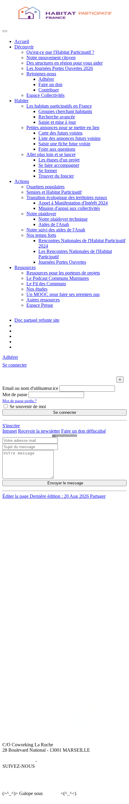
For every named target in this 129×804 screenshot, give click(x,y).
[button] (14, 364)
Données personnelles (59, 760)
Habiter (21, 100)
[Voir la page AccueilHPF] (52, 435)
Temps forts (25, 617)
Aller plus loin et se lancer (51, 154)
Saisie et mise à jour (57, 122)
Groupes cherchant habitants (65, 111)
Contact (75, 642)
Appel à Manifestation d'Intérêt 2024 (73, 202)
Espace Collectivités (45, 95)
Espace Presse (39, 305)
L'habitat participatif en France (43, 559)
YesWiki (51, 793)
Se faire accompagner (58, 165)
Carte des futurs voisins (60, 132)
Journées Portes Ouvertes (62, 262)
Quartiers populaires (45, 186)
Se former (47, 170)
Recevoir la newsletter (39, 431)
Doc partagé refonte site (36, 320)
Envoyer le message (64, 483)
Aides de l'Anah (53, 224)
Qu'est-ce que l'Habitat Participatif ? (60, 52)
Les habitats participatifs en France (59, 106)
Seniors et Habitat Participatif (54, 192)
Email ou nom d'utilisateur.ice (30, 388)
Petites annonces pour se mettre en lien (62, 127)
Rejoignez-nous (41, 73)
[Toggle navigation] (4, 31)
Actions (21, 181)
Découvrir (24, 46)
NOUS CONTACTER (90, 637)
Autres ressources (43, 299)
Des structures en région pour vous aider (64, 62)
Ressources (25, 267)
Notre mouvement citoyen (51, 57)
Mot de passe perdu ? (19, 401)
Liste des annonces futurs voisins (69, 138)
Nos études (36, 289)
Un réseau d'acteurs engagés (41, 527)
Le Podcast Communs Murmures (57, 278)
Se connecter (64, 412)
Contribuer (48, 89)
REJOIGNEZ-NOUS (35, 637)
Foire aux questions (56, 149)
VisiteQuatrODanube (66, 435)
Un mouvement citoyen (36, 522)
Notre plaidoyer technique (63, 219)
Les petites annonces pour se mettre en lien (54, 564)
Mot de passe (14, 394)
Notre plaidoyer (41, 213)
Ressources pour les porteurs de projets (63, 272)
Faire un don (50, 84)
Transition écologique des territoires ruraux (66, 197)
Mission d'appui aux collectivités (69, 208)
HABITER (25, 553)
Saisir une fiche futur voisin (64, 143)
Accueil (21, 41)
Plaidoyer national (31, 611)
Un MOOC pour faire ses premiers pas (63, 294)
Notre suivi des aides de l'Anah (55, 229)
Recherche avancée (56, 116)
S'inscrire (11, 425)
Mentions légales (18, 760)
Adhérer (46, 79)
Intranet (9, 431)
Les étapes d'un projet (59, 159)
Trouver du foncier (56, 176)
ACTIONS (25, 590)
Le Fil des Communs (46, 283)
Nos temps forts (41, 235)
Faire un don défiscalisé (83, 431)
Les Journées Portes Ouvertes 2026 (59, 68)
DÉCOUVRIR (28, 511)
